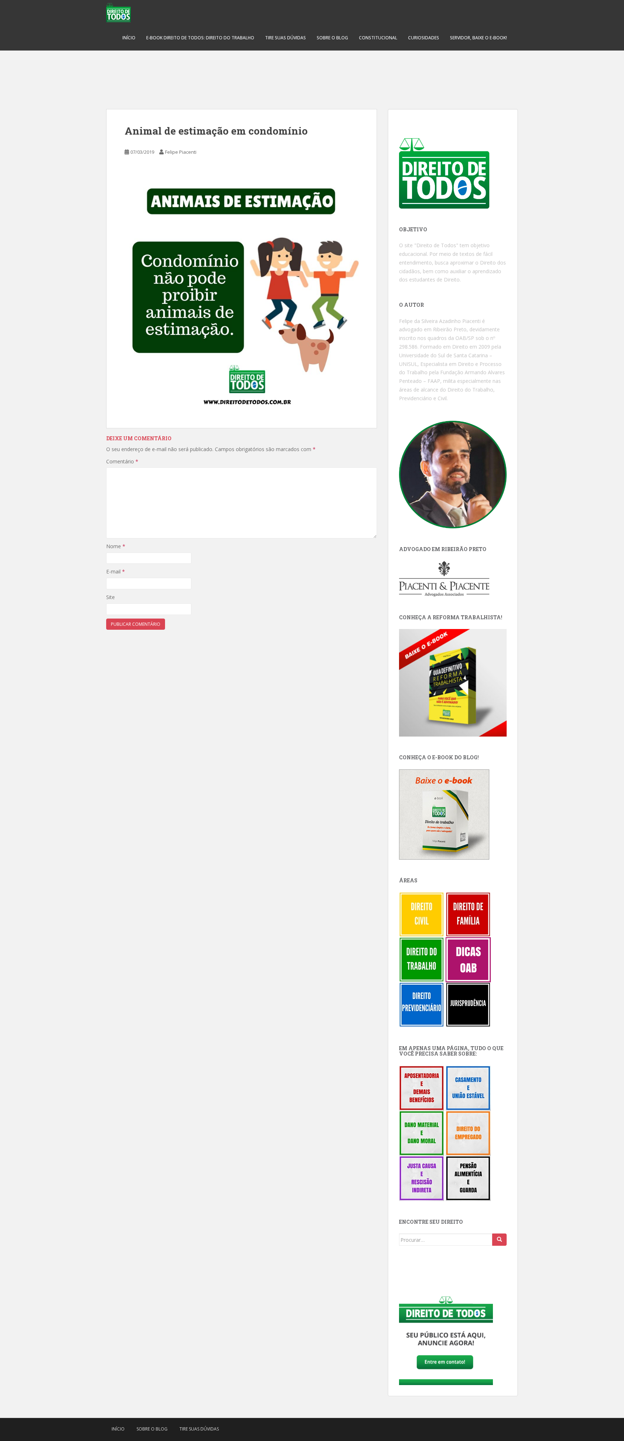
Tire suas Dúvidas (285, 38)
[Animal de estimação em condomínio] (242, 294)
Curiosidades (423, 38)
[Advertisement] (312, 76)
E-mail (115, 571)
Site (110, 597)
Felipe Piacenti (180, 152)
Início (128, 38)
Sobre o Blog (332, 38)
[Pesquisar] (499, 1239)
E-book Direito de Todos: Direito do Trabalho (200, 38)
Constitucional (378, 38)
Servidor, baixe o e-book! (478, 38)
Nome (115, 546)
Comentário (122, 461)
